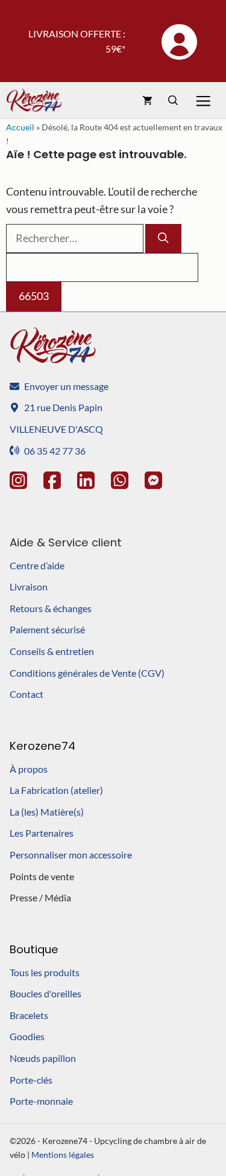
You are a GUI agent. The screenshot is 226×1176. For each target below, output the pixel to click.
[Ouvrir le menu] (206, 100)
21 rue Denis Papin (63, 407)
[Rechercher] (163, 238)
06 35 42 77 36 (55, 450)
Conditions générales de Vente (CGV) (87, 673)
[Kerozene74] (34, 100)
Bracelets (29, 1015)
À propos (29, 769)
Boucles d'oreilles (45, 993)
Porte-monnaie (41, 1101)
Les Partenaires (42, 833)
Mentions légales (62, 1154)
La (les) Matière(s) (47, 811)
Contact (26, 694)
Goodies (27, 1036)
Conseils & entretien (52, 651)
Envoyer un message (66, 386)
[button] (173, 100)
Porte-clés (31, 1079)
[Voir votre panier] (147, 100)
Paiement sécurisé (47, 629)
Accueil (20, 127)
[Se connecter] (178, 41)
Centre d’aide (37, 565)
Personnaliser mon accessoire (71, 854)
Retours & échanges (51, 608)
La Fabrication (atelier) (56, 790)
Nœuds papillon (43, 1058)
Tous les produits (45, 972)
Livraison (29, 586)
